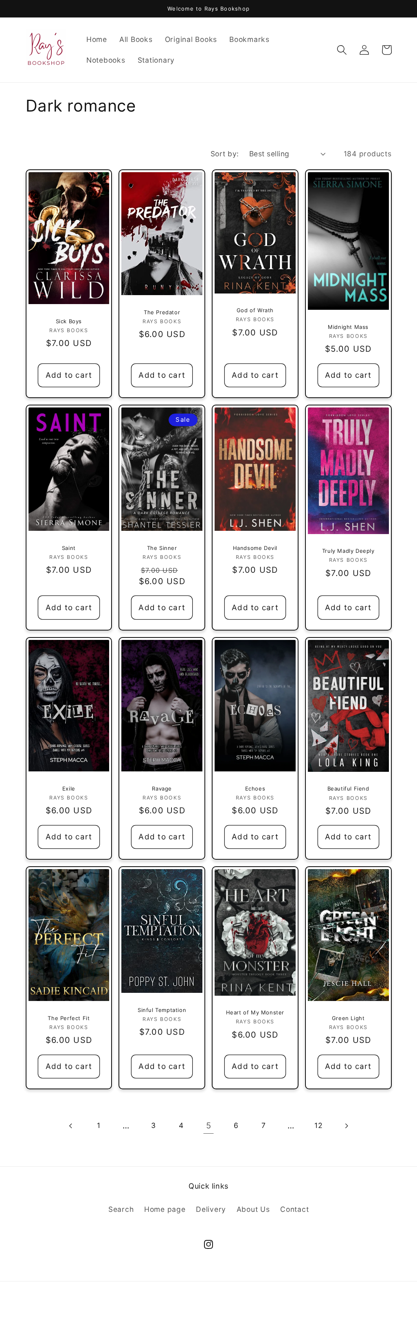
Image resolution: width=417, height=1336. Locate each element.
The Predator (162, 312)
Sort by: (225, 153)
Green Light (348, 1018)
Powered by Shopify (240, 1317)
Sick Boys (69, 321)
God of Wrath (255, 310)
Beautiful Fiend (348, 788)
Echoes (255, 788)
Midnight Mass (348, 327)
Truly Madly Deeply (348, 551)
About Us (253, 1209)
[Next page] (346, 1126)
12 (318, 1125)
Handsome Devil (255, 548)
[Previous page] (71, 1126)
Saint (69, 548)
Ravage (162, 788)
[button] (342, 50)
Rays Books (191, 1317)
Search (121, 1209)
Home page (165, 1209)
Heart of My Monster (255, 1012)
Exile (68, 788)
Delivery (211, 1209)
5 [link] (208, 1125)
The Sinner (162, 548)
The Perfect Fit (69, 1018)
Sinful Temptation (162, 1010)
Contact (294, 1209)
